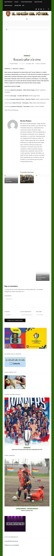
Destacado (29, 447)
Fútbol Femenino (8, 5)
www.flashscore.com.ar (11, 541)
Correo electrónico (26, 311)
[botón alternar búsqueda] (48, 9)
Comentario (7, 296)
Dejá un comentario (41, 63)
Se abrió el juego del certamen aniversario (27, 505)
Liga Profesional (8, 1)
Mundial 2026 (18, 5)
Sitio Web (39, 311)
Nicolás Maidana (14, 63)
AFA (23, 5)
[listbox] (27, 424)
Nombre (7, 311)
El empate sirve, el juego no (27, 449)
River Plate (37, 447)
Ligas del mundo (38, 1)
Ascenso (16, 1)
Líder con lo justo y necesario (41, 278)
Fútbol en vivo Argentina (11, 545)
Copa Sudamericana (19, 447)
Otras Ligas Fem (32, 503)
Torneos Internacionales (26, 1)
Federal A (27, 55)
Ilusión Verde (9, 181)
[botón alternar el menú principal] (27, 19)
